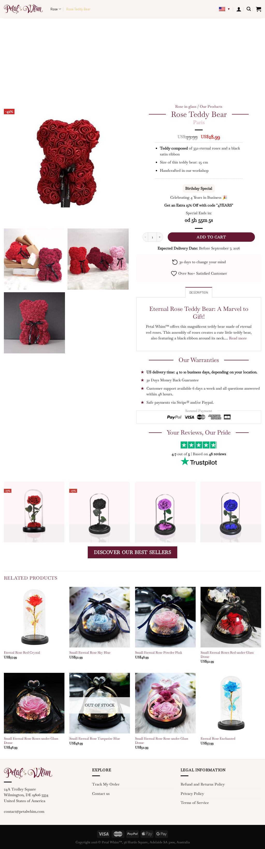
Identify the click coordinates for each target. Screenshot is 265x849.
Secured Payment (198, 411)
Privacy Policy (192, 793)
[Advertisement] (132, 57)
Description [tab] (198, 292)
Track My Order (106, 784)
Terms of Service (195, 802)
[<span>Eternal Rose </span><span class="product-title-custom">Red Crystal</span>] (34, 617)
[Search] (249, 9)
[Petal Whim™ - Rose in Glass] (23, 9)
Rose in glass (185, 106)
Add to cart (211, 237)
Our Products (211, 106)
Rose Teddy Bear (78, 9)
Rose (54, 9)
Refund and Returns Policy (203, 784)
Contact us (101, 793)
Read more (238, 338)
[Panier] (258, 9)
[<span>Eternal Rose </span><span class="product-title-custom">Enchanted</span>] (231, 703)
